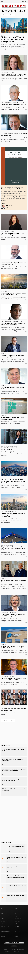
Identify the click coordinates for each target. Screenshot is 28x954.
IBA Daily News (18, 931)
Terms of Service (7, 949)
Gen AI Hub (3, 910)
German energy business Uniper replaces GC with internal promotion (13, 615)
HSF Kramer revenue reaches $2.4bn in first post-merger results (14, 134)
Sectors (2, 923)
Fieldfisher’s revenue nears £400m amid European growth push (12, 356)
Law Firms (3, 921)
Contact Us (17, 934)
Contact (22, 949)
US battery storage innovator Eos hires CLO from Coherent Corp (14, 234)
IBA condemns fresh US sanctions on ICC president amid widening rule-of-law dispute (14, 769)
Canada (15, 446)
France (7, 291)
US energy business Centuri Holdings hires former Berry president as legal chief (13, 75)
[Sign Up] (22, 1)
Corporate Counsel (6, 72)
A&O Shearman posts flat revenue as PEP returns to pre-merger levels (13, 324)
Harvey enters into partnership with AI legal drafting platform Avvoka (16, 896)
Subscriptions (3, 928)
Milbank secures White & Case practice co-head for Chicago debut (12, 39)
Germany (15, 612)
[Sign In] (25, 1)
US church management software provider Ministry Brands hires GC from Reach (16, 857)
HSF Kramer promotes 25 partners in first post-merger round (13, 709)
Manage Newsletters (18, 928)
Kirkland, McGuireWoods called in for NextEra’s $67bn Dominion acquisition (12, 647)
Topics (2, 913)
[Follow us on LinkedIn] (12, 946)
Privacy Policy (13, 949)
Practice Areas (17, 921)
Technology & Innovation (5, 931)
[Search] (19, 1)
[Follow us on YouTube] (15, 946)
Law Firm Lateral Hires (7, 511)
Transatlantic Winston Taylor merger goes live (13, 581)
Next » (11, 14)
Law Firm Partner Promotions (9, 707)
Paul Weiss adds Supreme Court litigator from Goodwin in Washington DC (12, 779)
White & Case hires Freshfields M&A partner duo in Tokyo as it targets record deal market (13, 481)
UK (23, 102)
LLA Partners (17, 926)
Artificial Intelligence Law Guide (10, 189)
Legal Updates (17, 923)
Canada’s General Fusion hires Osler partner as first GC (12, 448)
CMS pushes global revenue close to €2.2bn (13, 104)
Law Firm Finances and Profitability (11, 102)
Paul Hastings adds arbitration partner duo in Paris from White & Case (13, 293)
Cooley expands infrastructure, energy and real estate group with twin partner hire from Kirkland (13, 514)
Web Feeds (3, 936)
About (2, 934)
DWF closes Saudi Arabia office (16, 846)
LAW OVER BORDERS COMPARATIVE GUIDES (12, 187)
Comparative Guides (18, 916)
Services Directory (18, 918)
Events (2, 916)
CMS (7, 207)
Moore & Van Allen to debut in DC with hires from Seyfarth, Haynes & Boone (16, 886)
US (13, 72)
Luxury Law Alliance (5, 926)
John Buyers (9, 205)
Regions (16, 913)
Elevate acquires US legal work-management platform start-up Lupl (15, 876)
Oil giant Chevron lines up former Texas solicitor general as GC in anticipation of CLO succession (13, 548)
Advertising (19, 949)
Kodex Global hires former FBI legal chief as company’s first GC (12, 759)
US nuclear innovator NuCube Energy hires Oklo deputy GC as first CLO (13, 679)
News (2, 35)
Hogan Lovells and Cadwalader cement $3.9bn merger (12, 388)
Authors (2, 918)
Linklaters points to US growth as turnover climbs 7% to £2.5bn (13, 263)
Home (2, 908)
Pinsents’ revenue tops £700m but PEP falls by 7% (16, 866)
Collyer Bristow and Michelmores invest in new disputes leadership (13, 750)
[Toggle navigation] (2, 1)
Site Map (16, 936)
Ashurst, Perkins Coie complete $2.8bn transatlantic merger (12, 418)
